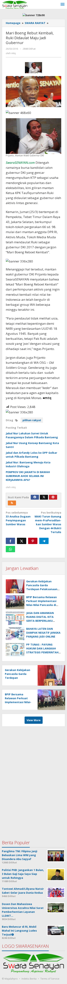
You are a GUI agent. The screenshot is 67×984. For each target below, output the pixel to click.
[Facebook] (35, 497)
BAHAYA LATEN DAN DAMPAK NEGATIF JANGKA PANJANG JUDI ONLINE (43, 632)
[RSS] (12, 503)
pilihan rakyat (32, 420)
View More (34, 720)
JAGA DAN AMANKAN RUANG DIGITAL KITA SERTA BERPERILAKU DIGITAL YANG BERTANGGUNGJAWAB (40, 620)
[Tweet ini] (21, 541)
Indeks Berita (29, 978)
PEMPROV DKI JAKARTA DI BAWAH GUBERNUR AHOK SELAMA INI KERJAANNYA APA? (28, 476)
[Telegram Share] (44, 541)
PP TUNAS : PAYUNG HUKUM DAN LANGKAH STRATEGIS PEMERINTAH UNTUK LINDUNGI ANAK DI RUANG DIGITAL (43, 652)
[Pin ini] (32, 541)
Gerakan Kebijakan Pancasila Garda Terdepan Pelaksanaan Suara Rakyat (18, 677)
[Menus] (62, 4)
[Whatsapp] (10, 549)
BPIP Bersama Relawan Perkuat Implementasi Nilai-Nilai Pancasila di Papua (18, 702)
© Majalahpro (10, 978)
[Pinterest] (53, 497)
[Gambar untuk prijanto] (33, 67)
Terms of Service (49, 978)
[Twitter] (44, 497)
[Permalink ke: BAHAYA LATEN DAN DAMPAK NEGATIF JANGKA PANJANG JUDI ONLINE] (15, 634)
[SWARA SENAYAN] (15, 4)
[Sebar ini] (10, 541)
